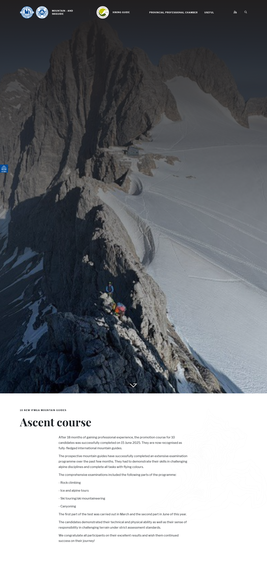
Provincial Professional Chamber (173, 12)
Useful (209, 12)
